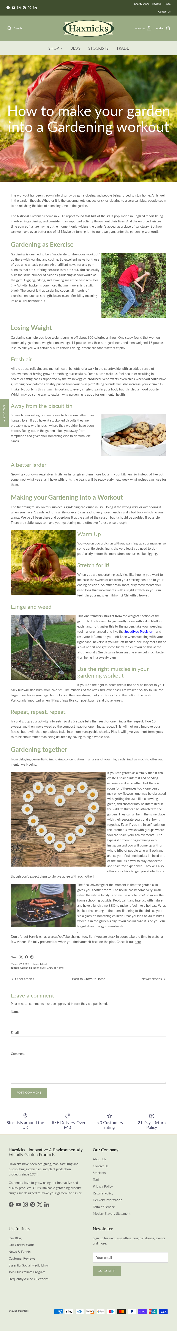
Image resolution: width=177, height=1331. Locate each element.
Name (15, 1011)
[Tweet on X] (21, 957)
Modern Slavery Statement (111, 1213)
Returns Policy (103, 1193)
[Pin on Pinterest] (31, 957)
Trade (167, 3)
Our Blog (15, 1238)
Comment (18, 1054)
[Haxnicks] (88, 28)
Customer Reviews (22, 1258)
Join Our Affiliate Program (27, 1272)
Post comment (29, 1092)
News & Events (20, 1252)
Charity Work (141, 3)
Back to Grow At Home (88, 979)
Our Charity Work (21, 1245)
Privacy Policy (103, 1186)
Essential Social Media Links (29, 1265)
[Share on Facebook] (26, 957)
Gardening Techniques (33, 967)
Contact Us (101, 1166)
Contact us (164, 11)
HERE (102, 7)
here (138, 942)
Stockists (99, 1173)
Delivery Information (107, 1200)
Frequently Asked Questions (29, 1279)
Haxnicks (23, 1310)
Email (15, 1032)
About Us (99, 1159)
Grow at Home (55, 967)
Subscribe (106, 1271)
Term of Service (104, 1207)
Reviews (156, 3)
